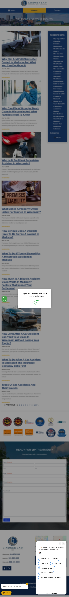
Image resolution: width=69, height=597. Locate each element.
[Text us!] (6, 593)
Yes (37, 303)
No (31, 303)
